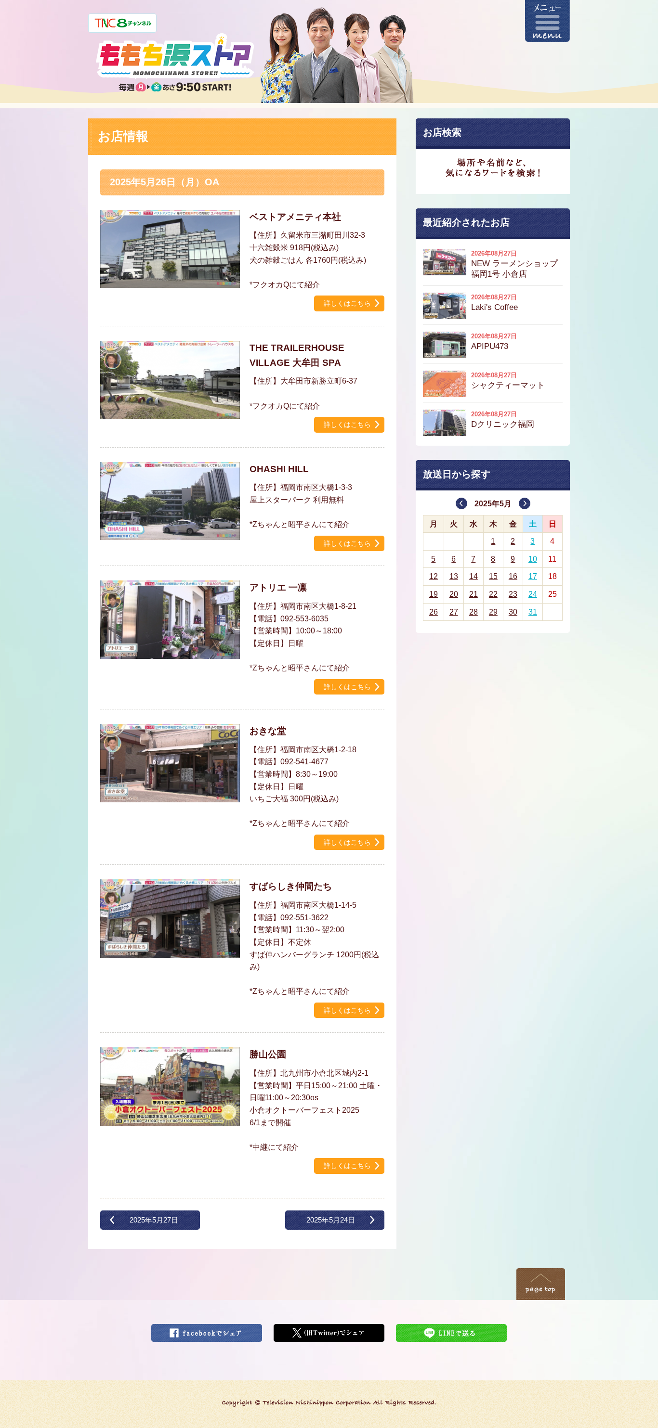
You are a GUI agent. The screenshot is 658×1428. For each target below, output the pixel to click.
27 (453, 612)
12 (433, 576)
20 (453, 594)
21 (473, 594)
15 (493, 576)
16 (513, 576)
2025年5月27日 (154, 1220)
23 (513, 594)
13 (453, 576)
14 (473, 576)
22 (493, 594)
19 (433, 594)
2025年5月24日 (330, 1220)
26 (433, 612)
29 (493, 612)
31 (532, 612)
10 (532, 559)
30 (513, 612)
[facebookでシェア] (206, 1330)
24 (532, 594)
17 (532, 576)
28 (473, 612)
